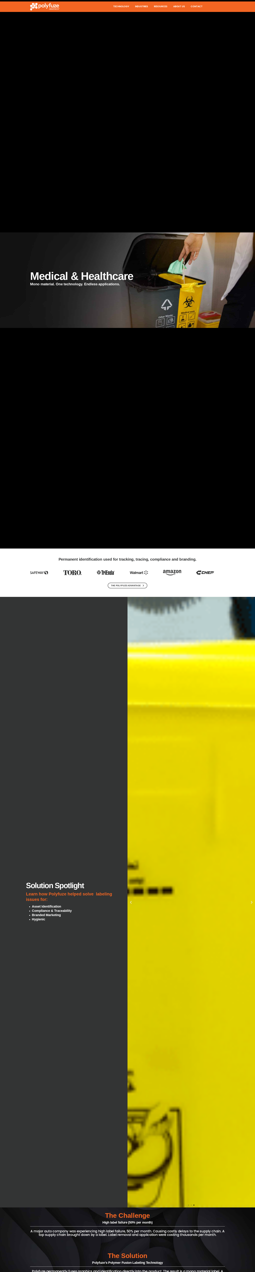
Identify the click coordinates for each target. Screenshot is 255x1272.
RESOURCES (160, 6)
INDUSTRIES (141, 6)
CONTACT (196, 6)
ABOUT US (179, 6)
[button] (131, 902)
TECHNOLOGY (121, 6)
